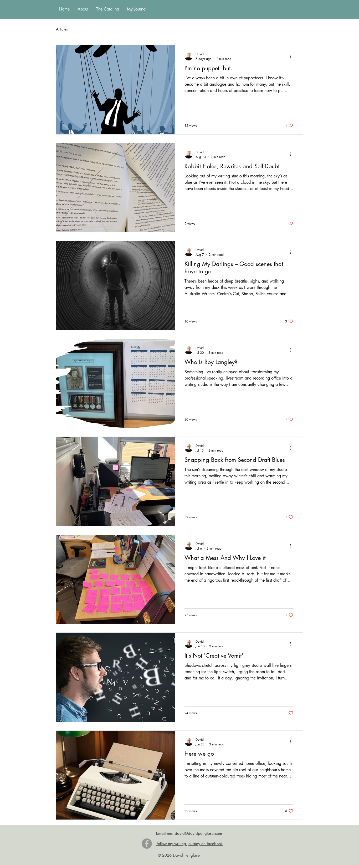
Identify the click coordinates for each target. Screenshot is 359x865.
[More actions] (292, 56)
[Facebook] (147, 843)
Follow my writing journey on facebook (189, 843)
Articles (62, 29)
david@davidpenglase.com (198, 833)
